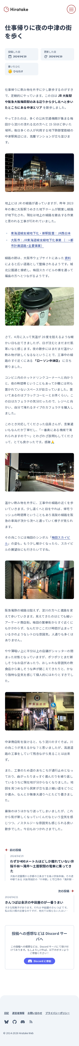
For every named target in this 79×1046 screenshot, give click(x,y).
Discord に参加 (42, 961)
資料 (68, 258)
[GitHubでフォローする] (14, 1022)
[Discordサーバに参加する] (22, 1022)
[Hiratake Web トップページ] (16, 9)
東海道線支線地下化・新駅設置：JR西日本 (41, 233)
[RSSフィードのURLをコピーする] (31, 1022)
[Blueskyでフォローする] (6, 1022)
